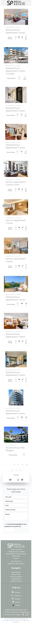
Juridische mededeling (10, 612)
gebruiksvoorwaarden (16, 620)
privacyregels (5, 620)
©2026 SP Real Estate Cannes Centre (16, 610)
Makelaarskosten (24, 612)
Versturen (9, 530)
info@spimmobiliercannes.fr (16, 563)
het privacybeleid (15, 524)
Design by (27, 614)
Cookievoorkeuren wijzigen (12, 614)
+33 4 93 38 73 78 (16, 561)
